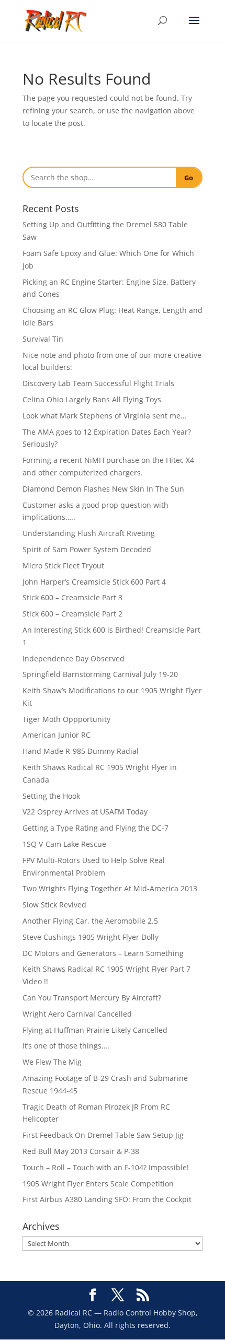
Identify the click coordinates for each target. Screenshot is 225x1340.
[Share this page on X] (117, 1295)
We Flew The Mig (52, 1062)
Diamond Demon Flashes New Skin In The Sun (103, 489)
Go (188, 177)
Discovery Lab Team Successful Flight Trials (98, 383)
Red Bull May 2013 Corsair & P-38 (80, 1151)
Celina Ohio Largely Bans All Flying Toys (91, 399)
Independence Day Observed (73, 658)
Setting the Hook (51, 796)
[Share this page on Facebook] (92, 1295)
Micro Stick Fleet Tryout (63, 565)
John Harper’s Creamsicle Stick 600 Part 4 (94, 582)
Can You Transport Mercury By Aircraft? (91, 998)
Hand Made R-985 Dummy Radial (80, 751)
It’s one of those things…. (65, 1046)
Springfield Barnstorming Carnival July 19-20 (100, 674)
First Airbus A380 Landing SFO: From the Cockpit (107, 1199)
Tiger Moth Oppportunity (66, 719)
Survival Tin (42, 339)
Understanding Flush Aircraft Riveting (88, 533)
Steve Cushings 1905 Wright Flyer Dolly (90, 937)
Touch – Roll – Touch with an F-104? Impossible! (105, 1167)
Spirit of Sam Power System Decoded (86, 549)
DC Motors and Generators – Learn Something (103, 953)
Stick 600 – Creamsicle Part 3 (72, 597)
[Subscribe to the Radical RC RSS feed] (143, 1295)
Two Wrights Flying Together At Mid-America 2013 (109, 888)
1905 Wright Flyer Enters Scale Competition (98, 1183)
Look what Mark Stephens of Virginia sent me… (104, 416)
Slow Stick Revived (54, 905)
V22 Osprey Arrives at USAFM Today (85, 812)
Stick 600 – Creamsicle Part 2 (72, 614)
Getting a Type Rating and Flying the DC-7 (95, 828)
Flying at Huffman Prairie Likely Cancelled (94, 1030)
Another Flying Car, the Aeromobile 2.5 (90, 921)
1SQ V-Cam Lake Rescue (64, 844)
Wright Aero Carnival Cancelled (77, 1014)
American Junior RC (56, 735)
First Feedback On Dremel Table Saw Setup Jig (103, 1135)
